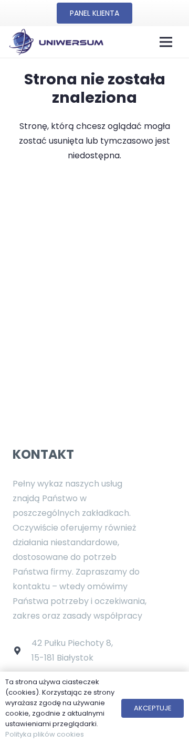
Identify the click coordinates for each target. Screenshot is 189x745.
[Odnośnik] (55, 42)
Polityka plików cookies (44, 734)
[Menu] (166, 42)
